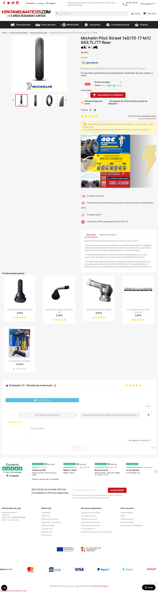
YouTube (13, 3)
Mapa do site (46, 532)
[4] (92, 116)
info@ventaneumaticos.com (13, 590)
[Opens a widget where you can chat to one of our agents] (149, 588)
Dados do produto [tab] (108, 234)
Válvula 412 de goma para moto (20, 309)
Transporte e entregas (90, 512)
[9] (24, 317)
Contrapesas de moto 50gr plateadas (138, 310)
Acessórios (95, 24)
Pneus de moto (23, 24)
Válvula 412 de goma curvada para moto (59, 310)
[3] (89, 116)
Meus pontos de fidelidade (131, 525)
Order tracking (126, 512)
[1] (82, 116)
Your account (126, 508)
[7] (21, 317)
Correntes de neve (120, 24)
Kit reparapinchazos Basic (20, 361)
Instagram (17, 3)
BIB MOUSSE (73, 24)
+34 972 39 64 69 (131, 3)
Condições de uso (88, 516)
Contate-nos (46, 528)
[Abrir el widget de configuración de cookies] (4, 588)
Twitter (8, 3)
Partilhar (91, 110)
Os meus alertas (127, 522)
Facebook (4, 3)
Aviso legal (45, 512)
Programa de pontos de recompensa (96, 532)
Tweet (95, 110)
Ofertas (144, 24)
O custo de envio (88, 528)
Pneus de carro (48, 24)
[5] (96, 116)
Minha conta (46, 535)
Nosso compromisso (50, 519)
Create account (127, 519)
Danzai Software (100, 586)
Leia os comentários (147, 118)
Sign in (123, 516)
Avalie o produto (42, 400)
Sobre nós (45, 516)
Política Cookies (48, 525)
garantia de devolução (90, 522)
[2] (85, 116)
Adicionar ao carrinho (108, 94)
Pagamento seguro (89, 519)
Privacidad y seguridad (50, 522)
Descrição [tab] (91, 234)
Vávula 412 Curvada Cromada (99, 309)
